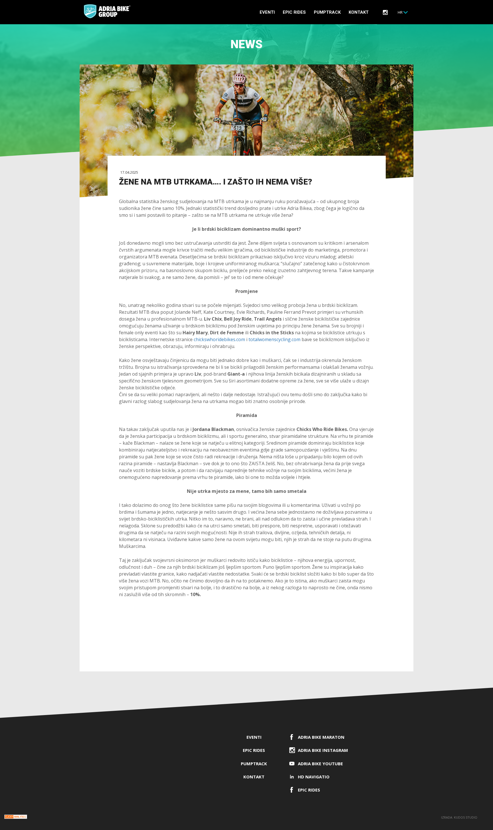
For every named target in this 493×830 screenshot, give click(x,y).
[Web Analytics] (15, 817)
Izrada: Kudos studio (459, 817)
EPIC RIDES (294, 12)
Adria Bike (107, 11)
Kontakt (359, 12)
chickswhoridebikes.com (219, 339)
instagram (385, 12)
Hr (400, 12)
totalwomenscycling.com (274, 339)
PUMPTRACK (327, 12)
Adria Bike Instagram (323, 750)
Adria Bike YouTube (320, 763)
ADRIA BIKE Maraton (321, 737)
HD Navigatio (314, 777)
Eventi (267, 12)
